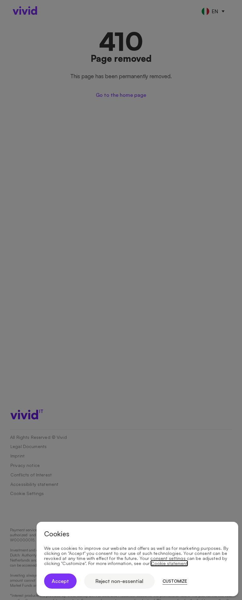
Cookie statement (169, 563)
